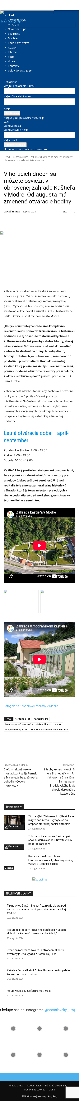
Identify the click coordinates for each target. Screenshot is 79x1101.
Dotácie (13, 38)
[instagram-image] (13, 1028)
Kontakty (13, 66)
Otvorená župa (17, 29)
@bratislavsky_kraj (59, 1010)
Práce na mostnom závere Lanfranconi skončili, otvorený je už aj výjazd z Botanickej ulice (50, 860)
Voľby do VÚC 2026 (20, 70)
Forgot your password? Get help (24, 117)
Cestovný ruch (20, 157)
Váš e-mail (10, 140)
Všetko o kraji (16, 1085)
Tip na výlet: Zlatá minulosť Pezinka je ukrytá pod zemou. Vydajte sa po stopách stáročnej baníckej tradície (51, 820)
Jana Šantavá (12, 211)
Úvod (7, 157)
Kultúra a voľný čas (12, 827)
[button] (6, 5)
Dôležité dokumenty (56, 1085)
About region (34, 1085)
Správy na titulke (43, 166)
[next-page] (7, 875)
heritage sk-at (22, 718)
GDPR (7, 121)
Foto (11, 56)
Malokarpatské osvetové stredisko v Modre (28, 724)
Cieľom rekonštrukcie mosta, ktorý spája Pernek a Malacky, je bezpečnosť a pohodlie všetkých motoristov (21, 777)
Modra (58, 724)
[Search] (73, 5)
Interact (12, 52)
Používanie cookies (34, 1089)
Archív (15, 24)
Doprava (9, 867)
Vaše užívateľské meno (18, 96)
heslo (7, 109)
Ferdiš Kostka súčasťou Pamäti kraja (29, 990)
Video (11, 61)
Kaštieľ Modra (41, 718)
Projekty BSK (26, 166)
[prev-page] (5, 875)
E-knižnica (14, 33)
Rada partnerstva (18, 43)
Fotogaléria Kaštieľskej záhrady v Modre (31, 706)
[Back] (5, 78)
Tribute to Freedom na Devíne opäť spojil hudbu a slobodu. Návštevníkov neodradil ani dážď (50, 840)
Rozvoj (12, 47)
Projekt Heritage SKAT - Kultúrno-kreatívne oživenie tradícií (36, 729)
